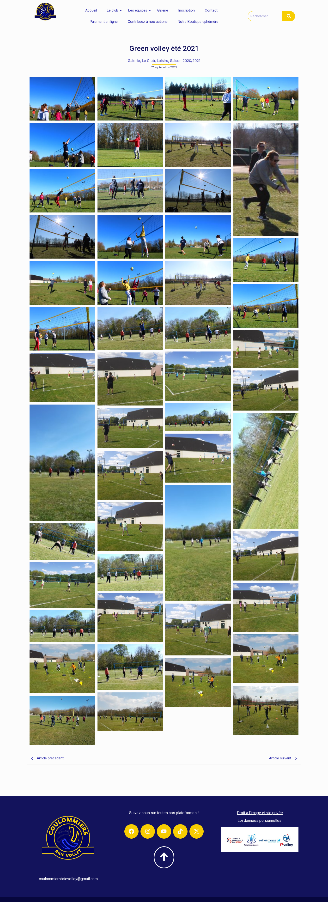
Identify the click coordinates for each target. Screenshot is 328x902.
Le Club (149, 60)
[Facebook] (131, 831)
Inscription (186, 10)
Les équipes (137, 10)
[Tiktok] (180, 831)
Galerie (162, 10)
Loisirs (163, 60)
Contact (211, 10)
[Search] (289, 16)
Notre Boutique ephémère (198, 21)
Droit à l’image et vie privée (260, 813)
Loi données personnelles (259, 820)
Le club (112, 10)
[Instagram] (147, 831)
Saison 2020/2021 (185, 60)
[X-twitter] (196, 831)
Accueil (91, 10)
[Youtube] (164, 831)
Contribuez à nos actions (148, 21)
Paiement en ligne (104, 21)
